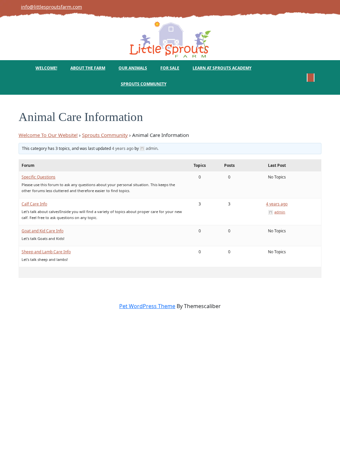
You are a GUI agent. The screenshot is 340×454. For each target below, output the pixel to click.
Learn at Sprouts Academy (222, 68)
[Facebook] (321, 6)
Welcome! (46, 68)
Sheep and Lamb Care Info (46, 252)
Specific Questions (38, 177)
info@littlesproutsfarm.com (48, 7)
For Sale (169, 68)
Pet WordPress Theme (147, 306)
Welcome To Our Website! (48, 135)
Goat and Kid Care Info (42, 231)
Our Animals (133, 68)
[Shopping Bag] (310, 77)
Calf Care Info (34, 204)
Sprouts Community (143, 84)
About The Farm (87, 68)
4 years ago (122, 148)
